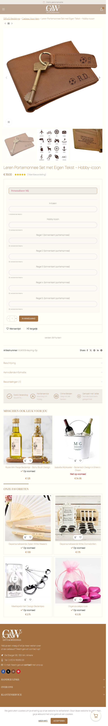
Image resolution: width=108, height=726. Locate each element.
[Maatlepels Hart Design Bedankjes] (28, 581)
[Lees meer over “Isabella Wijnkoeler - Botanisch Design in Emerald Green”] (75, 460)
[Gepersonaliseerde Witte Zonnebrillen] (78, 518)
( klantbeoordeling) (36, 174)
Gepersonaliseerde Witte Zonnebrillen (78, 543)
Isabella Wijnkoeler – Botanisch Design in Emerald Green (78, 469)
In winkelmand (28, 318)
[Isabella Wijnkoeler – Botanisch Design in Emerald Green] (78, 440)
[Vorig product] (5, 23)
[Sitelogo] (53, 8)
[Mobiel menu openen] (3, 9)
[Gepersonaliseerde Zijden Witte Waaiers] (28, 518)
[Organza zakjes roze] (78, 581)
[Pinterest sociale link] (94, 350)
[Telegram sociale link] (101, 350)
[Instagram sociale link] (13, 671)
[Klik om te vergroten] (9, 122)
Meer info (43, 721)
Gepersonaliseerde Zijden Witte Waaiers (28, 543)
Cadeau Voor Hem (30, 18)
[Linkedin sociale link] (98, 350)
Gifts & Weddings (12, 18)
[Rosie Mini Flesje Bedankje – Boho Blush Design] (28, 440)
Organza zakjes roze (78, 606)
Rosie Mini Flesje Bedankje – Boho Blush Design (27, 467)
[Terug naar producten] (8, 23)
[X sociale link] (91, 350)
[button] (6, 77)
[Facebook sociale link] (87, 350)
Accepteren (59, 721)
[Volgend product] (12, 23)
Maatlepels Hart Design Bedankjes (28, 606)
